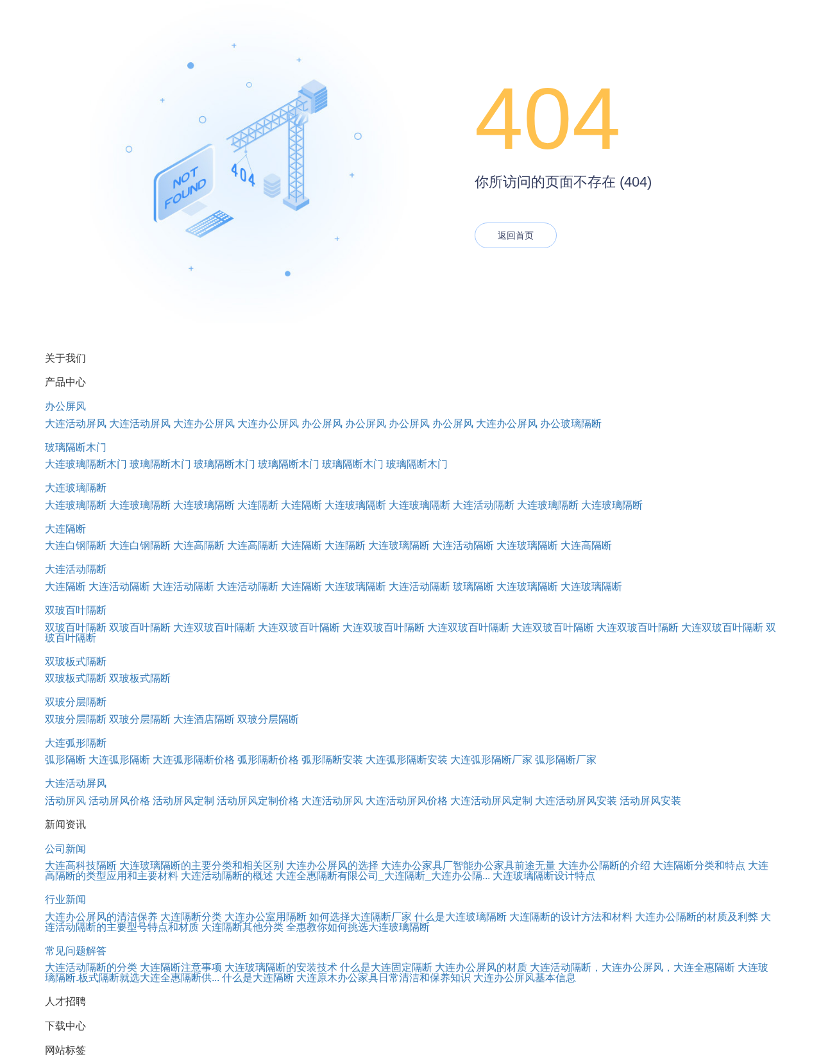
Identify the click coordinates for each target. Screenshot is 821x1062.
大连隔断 (257, 505)
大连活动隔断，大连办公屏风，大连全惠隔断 (632, 967)
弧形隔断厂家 (566, 759)
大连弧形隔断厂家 (491, 759)
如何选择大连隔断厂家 (360, 916)
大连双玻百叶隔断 (214, 627)
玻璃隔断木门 (75, 447)
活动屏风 (65, 800)
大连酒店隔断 (204, 719)
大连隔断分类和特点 (699, 865)
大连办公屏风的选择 (332, 865)
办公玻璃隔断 (571, 423)
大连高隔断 (198, 545)
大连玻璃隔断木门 (86, 464)
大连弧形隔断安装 (407, 759)
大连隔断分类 (191, 916)
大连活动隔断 (483, 505)
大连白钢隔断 (75, 545)
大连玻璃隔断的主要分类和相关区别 (201, 865)
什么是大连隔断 (258, 977)
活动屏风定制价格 (258, 800)
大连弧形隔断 (75, 743)
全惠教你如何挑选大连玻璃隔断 (358, 927)
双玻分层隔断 (75, 701)
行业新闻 (65, 899)
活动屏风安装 (650, 800)
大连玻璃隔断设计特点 (544, 875)
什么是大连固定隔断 (386, 967)
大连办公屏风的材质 (481, 967)
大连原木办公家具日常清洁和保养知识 (383, 977)
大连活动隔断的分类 (91, 967)
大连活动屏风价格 (407, 800)
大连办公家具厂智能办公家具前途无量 (468, 865)
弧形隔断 (65, 759)
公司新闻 (65, 848)
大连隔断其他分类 (242, 927)
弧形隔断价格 (268, 759)
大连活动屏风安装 (576, 800)
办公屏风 (65, 406)
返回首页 (516, 235)
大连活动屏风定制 (491, 800)
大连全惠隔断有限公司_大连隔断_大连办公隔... (383, 875)
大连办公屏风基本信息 (524, 977)
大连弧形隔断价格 (194, 759)
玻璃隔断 (473, 586)
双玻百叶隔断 (75, 610)
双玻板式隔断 (75, 661)
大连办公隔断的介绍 (604, 865)
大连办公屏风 (204, 423)
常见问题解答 (75, 950)
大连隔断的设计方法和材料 (570, 916)
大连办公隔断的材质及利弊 (696, 916)
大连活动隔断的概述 (227, 875)
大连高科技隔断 (81, 865)
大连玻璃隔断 (75, 487)
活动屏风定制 (183, 800)
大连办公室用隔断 (265, 916)
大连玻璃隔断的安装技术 (280, 967)
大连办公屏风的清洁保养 (101, 916)
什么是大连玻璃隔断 (460, 916)
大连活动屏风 (75, 423)
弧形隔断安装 (332, 759)
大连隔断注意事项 (181, 967)
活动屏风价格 (119, 800)
